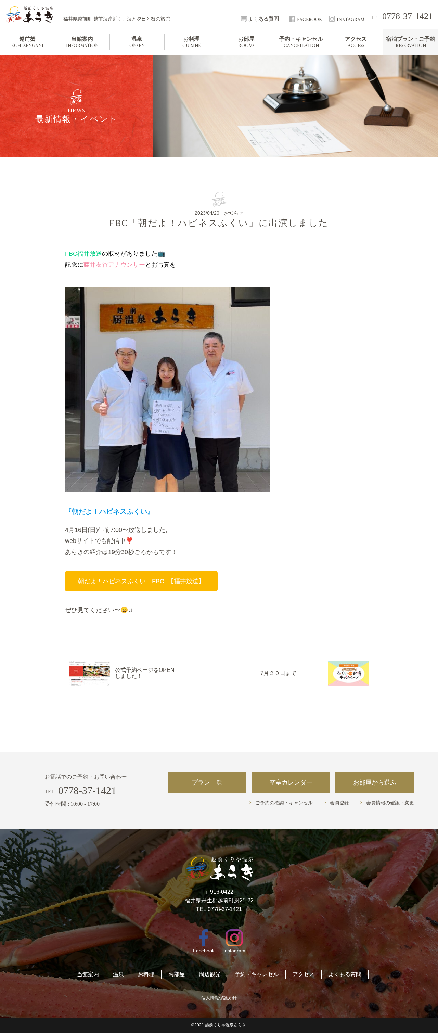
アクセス (303, 974)
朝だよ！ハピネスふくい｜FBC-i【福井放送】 (141, 581)
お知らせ (233, 213)
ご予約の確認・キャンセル (284, 802)
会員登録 (339, 802)
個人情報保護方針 (219, 997)
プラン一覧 (207, 782)
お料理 (146, 974)
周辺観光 (210, 974)
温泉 (118, 974)
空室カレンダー (290, 782)
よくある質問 (344, 974)
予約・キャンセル (257, 974)
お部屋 (176, 974)
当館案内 (88, 974)
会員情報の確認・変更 (390, 802)
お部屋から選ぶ (374, 782)
